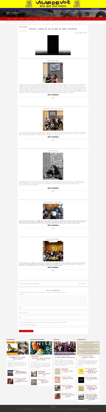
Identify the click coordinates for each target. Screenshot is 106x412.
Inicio (9, 18)
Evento (61, 355)
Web (20, 317)
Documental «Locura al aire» (44, 374)
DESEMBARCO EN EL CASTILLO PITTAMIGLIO (21, 372)
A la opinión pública (92, 378)
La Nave (50, 18)
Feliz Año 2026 (82, 283)
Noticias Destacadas (23, 26)
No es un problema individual (68, 387)
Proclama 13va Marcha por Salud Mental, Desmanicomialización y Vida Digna (91, 397)
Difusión (22, 18)
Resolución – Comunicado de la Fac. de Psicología (91, 371)
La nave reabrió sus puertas (64, 357)
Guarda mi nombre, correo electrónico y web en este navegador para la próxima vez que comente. (44, 322)
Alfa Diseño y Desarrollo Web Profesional (78, 409)
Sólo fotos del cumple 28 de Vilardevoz (29, 283)
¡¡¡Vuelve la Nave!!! (68, 371)
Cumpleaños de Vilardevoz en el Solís (21, 380)
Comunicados (82, 339)
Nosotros (35, 18)
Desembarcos (11, 339)
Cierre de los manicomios (44, 381)
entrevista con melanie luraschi (68, 395)
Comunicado (80, 355)
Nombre (21, 307)
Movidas (14, 18)
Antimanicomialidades (37, 339)
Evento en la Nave (68, 378)
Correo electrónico (24, 312)
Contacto (29, 18)
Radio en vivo (43, 18)
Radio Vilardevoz (13, 13)
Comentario (22, 294)
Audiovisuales (41, 355)
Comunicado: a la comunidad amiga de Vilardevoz (91, 388)
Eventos (57, 339)
